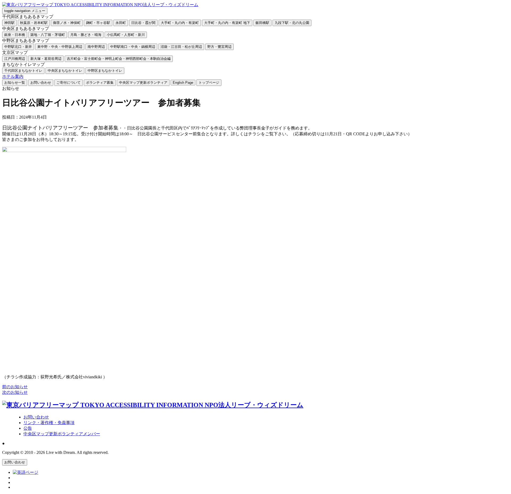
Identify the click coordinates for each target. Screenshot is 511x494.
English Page (183, 83)
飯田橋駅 (262, 23)
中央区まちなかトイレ (65, 71)
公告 (27, 428)
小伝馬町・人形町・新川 (126, 35)
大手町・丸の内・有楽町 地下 (227, 23)
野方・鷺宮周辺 (219, 47)
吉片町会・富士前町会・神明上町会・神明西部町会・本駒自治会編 (119, 59)
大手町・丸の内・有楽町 (180, 23)
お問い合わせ (40, 83)
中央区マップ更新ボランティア (143, 83)
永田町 (121, 23)
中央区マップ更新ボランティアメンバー (61, 434)
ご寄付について (68, 83)
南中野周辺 (96, 47)
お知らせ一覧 (14, 83)
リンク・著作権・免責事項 (49, 422)
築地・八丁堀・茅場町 (47, 35)
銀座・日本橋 (14, 35)
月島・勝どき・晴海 (85, 35)
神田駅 (9, 23)
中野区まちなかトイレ (105, 71)
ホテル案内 (12, 76)
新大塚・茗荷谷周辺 (45, 59)
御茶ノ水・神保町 (67, 23)
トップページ (209, 83)
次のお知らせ (15, 392)
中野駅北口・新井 (18, 47)
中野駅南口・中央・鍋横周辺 (132, 47)
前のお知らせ (15, 386)
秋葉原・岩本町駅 (34, 23)
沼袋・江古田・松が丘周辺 (181, 47)
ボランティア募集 (100, 83)
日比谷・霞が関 (143, 23)
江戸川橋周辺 (14, 59)
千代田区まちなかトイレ (23, 71)
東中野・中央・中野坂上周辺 (59, 47)
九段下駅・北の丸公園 (292, 23)
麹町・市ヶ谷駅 (98, 23)
